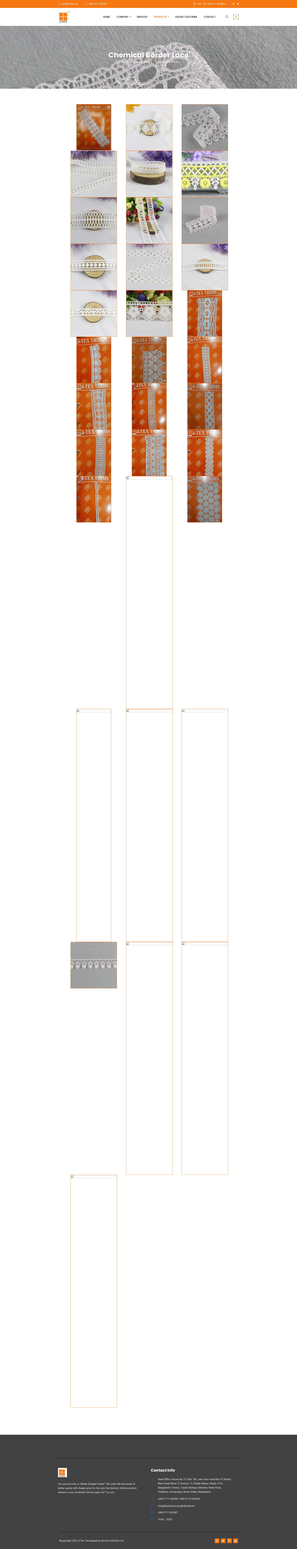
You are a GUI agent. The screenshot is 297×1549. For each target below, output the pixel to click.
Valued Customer (186, 16)
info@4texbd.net (70, 4)
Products (160, 16)
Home (106, 16)
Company (122, 16)
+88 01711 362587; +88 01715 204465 (179, 1498)
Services (142, 16)
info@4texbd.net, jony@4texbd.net (176, 1505)
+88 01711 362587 (97, 4)
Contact (209, 16)
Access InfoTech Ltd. (112, 1540)
